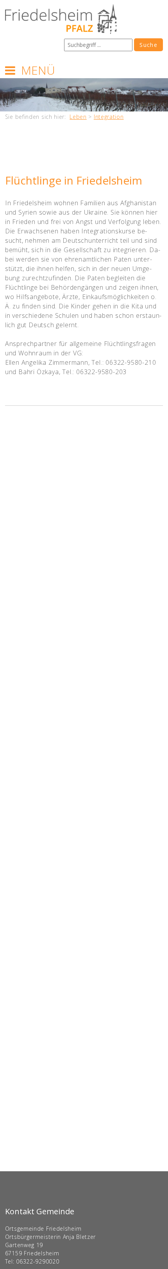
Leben (78, 116)
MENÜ (38, 70)
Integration (109, 116)
